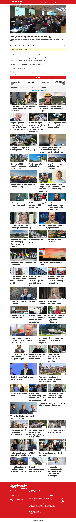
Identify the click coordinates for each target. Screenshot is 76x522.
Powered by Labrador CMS (38, 520)
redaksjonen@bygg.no (37, 494)
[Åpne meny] (63, 2)
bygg (12, 72)
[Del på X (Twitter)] (63, 45)
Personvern (31, 513)
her (24, 68)
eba (17, 72)
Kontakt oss (50, 495)
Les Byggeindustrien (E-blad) (48, 2)
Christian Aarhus (39, 491)
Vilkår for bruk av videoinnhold (34, 511)
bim (15, 72)
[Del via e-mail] (64, 45)
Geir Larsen (58, 493)
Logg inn (56, 2)
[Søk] (60, 2)
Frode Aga (40, 490)
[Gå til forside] (17, 2)
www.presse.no (49, 503)
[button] (12, 83)
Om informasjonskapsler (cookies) (35, 512)
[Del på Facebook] (61, 45)
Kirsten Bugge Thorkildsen (57, 491)
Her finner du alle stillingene (38, 90)
